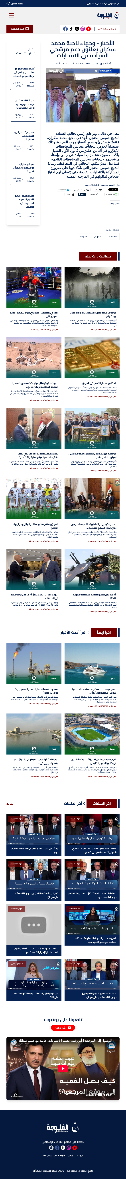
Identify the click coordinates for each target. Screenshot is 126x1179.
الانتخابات (112, 236)
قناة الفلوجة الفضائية (45, 1170)
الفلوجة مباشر (60, 1156)
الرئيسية (80, 1156)
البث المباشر (17, 28)
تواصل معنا (47, 1156)
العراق (97, 236)
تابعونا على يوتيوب (63, 1019)
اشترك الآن (60, 1028)
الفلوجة (83, 236)
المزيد (10, 803)
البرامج (71, 1156)
